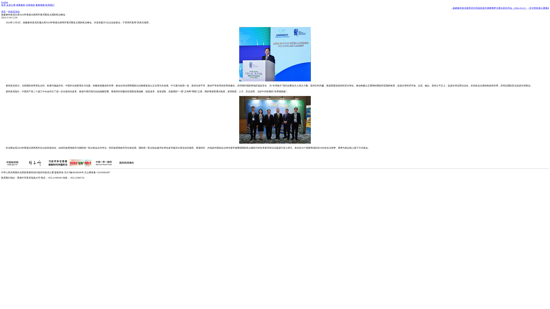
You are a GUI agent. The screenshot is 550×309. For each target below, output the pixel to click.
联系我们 (49, 5)
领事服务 (20, 5)
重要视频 (40, 5)
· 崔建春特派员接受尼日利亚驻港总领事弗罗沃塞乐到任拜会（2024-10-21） (479, 8)
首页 (3, 5)
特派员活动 (14, 11)
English (4, 2)
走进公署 (10, 5)
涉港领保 (30, 5)
